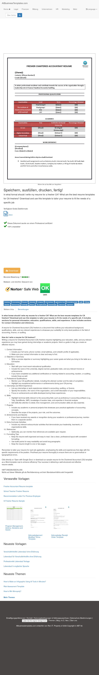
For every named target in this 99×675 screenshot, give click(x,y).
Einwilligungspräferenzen (15, 618)
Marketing (66, 9)
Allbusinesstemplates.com (26, 626)
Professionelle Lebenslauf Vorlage (17, 561)
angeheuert (70, 304)
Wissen (32, 304)
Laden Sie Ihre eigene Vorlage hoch (34, 621)
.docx (10, 214)
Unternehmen (47, 9)
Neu (67, 620)
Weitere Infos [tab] (9, 309)
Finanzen (25, 9)
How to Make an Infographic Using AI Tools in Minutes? (25, 581)
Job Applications (41, 304)
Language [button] (91, 9)
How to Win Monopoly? (12, 591)
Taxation (6, 304)
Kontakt (30, 618)
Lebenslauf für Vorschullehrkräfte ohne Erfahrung (22, 556)
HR (57, 9)
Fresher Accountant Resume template (18, 486)
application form (60, 302)
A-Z (62, 620)
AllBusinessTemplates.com (15, 3)
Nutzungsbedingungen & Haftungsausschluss (51, 618)
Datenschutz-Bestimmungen (81, 618)
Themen (52, 620)
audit (80, 302)
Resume (24, 302)
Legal (16, 9)
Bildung (35, 9)
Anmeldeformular (72, 302)
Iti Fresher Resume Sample (14, 501)
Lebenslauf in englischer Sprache (16, 566)
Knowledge (24, 304)
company (40, 302)
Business (7, 302)
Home (6, 9)
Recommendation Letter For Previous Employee (22, 496)
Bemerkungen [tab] (23, 309)
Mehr (75, 9)
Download (13, 270)
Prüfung (87, 302)
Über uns (73, 620)
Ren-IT (50, 626)
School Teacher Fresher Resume (16, 491)
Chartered (62, 304)
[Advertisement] (49, 34)
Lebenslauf (32, 302)
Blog (58, 620)
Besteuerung (15, 304)
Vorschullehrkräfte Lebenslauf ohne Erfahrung (21, 551)
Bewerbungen (52, 304)
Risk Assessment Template (14, 586)
